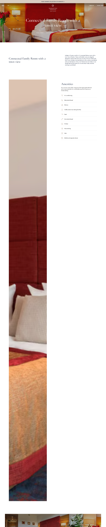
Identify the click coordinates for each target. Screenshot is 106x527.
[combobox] (9, 5)
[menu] (3, 5)
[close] (64, 1)
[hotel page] (53, 5)
